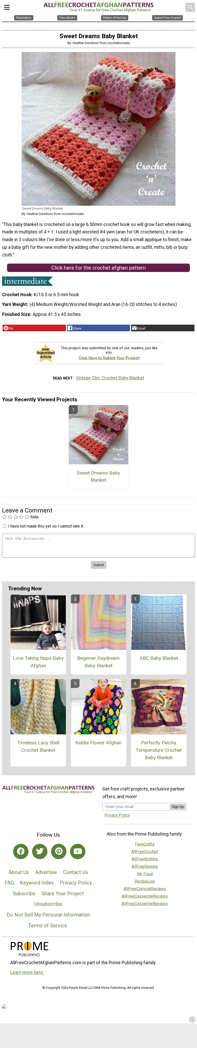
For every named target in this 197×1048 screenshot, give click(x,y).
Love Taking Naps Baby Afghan (38, 662)
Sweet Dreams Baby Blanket (98, 476)
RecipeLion (145, 881)
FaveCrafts (145, 844)
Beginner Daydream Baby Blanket (98, 662)
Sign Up (178, 807)
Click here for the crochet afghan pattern (98, 268)
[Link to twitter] (39, 851)
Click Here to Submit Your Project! (109, 358)
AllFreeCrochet (144, 851)
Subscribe (24, 893)
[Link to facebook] (20, 851)
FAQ (9, 883)
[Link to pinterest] (58, 851)
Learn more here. (27, 972)
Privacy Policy (76, 883)
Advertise (46, 872)
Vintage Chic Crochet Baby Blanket (110, 378)
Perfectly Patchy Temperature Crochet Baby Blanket (159, 750)
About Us (18, 872)
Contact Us (75, 872)
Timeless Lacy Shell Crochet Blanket (38, 746)
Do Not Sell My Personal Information (48, 915)
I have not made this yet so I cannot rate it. (46, 526)
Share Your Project (63, 893)
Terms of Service (47, 925)
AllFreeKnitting (145, 859)
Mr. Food (145, 873)
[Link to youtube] (77, 851)
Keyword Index (37, 883)
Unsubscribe (48, 904)
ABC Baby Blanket (159, 658)
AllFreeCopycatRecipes (145, 888)
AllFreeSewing (145, 866)
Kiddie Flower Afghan (98, 743)
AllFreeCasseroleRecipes (145, 896)
